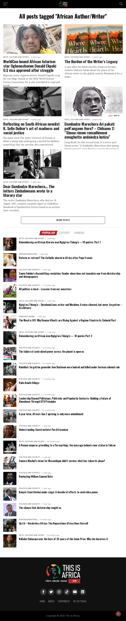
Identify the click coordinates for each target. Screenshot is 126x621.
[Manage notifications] (118, 613)
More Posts (63, 220)
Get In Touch (79, 601)
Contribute (64, 601)
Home (42, 601)
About (51, 601)
